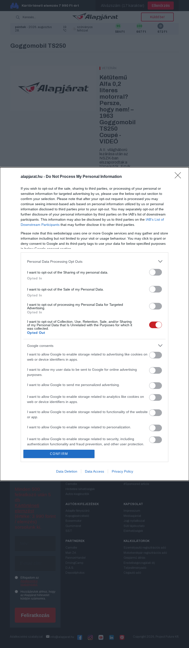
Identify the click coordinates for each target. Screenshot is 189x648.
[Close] (179, 177)
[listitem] (94, 261)
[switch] (155, 272)
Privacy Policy (122, 471)
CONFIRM (59, 454)
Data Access (94, 471)
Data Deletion (66, 471)
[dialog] (94, 323)
